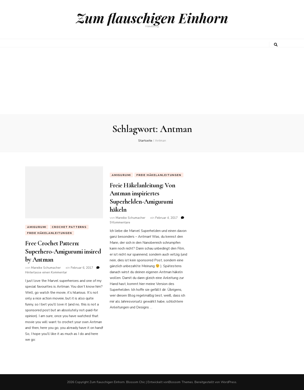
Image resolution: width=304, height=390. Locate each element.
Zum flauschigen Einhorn (152, 18)
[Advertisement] (152, 81)
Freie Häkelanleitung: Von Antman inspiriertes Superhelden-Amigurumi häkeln (142, 197)
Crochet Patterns (69, 227)
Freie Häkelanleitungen (49, 233)
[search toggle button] (276, 45)
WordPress (228, 382)
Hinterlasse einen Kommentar (46, 272)
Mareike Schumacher (46, 268)
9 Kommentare (120, 222)
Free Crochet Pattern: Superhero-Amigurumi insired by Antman (63, 251)
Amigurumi (36, 227)
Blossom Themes (180, 382)
